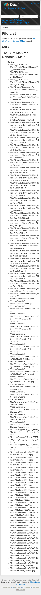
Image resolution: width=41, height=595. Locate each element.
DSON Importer (19, 20)
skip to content (35, 4)
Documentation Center (16, 8)
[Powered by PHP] (15, 587)
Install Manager (6, 20)
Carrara (12, 22)
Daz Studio (4, 22)
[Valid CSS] (34, 587)
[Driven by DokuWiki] (20, 589)
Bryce (27, 22)
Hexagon (20, 22)
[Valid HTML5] (25, 587)
